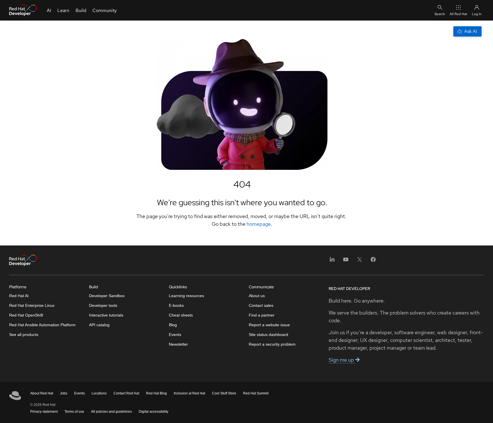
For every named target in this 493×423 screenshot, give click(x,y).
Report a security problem (272, 344)
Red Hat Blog (156, 393)
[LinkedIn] (332, 261)
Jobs (63, 393)
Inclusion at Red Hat (189, 393)
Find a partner (261, 315)
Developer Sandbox (107, 295)
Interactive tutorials (106, 315)
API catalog (99, 325)
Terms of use (74, 412)
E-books (176, 305)
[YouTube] (345, 261)
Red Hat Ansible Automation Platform (42, 325)
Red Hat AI (19, 295)
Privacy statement (44, 412)
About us (257, 295)
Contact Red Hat (126, 393)
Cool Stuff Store (224, 393)
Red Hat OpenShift (26, 315)
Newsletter (178, 344)
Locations (99, 393)
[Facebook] (373, 261)
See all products (23, 334)
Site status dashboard (268, 334)
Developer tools (103, 305)
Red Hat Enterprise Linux (31, 305)
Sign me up (342, 359)
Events (175, 334)
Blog (173, 325)
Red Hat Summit (255, 393)
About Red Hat (41, 393)
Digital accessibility (153, 412)
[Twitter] (359, 261)
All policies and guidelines (111, 412)
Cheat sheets (181, 315)
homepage (258, 224)
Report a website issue (269, 325)
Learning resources (186, 295)
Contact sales (261, 305)
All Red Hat (458, 14)
